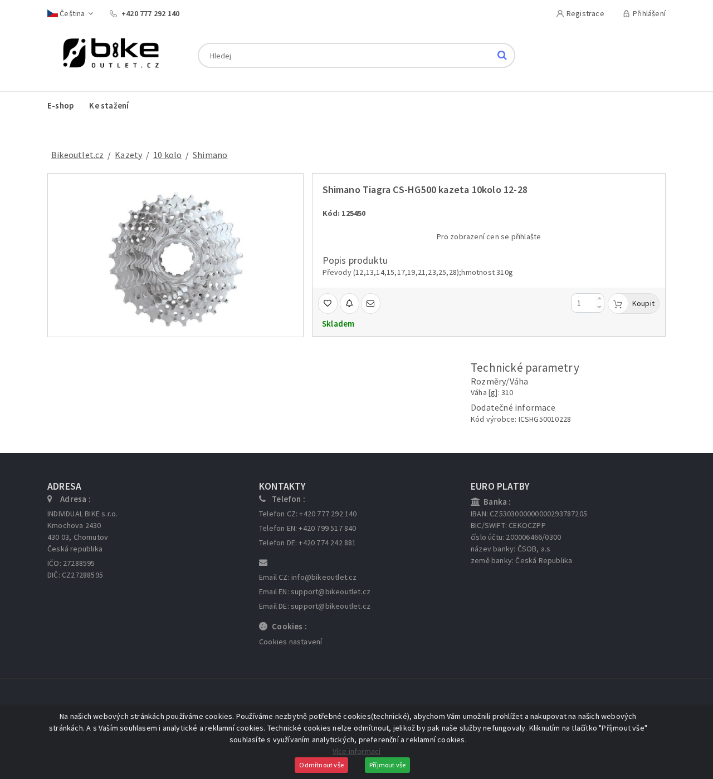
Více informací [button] (357, 751)
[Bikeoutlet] (106, 55)
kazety (128, 154)
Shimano (210, 154)
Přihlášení (649, 13)
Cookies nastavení (290, 642)
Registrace (585, 13)
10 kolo (167, 154)
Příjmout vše (387, 765)
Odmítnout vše (321, 765)
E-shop (60, 105)
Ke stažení (109, 105)
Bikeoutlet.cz (77, 154)
